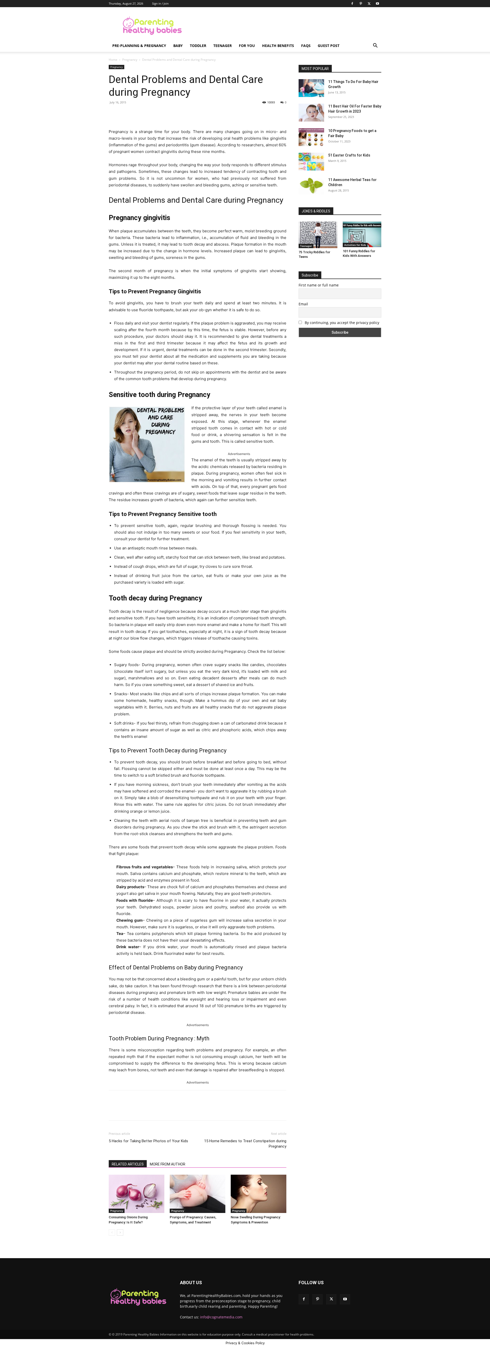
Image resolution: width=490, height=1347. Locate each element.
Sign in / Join (160, 3)
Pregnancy (129, 59)
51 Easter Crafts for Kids (349, 155)
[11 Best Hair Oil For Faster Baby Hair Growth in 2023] (311, 113)
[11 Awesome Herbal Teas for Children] (311, 185)
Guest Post (328, 45)
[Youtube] (377, 3)
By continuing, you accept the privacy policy (341, 322)
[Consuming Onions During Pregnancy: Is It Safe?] (136, 1194)
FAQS (306, 45)
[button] (375, 46)
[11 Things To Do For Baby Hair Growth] (311, 88)
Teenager (222, 45)
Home (113, 59)
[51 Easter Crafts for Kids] (311, 162)
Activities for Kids (355, 245)
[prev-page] (112, 1232)
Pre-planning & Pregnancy (139, 45)
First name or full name (319, 285)
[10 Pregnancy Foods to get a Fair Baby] (311, 137)
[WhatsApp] (180, 114)
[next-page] (120, 1232)
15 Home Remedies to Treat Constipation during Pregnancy (245, 1144)
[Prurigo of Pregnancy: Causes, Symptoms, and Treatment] (197, 1194)
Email (303, 304)
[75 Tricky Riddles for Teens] (318, 235)
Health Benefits (278, 45)
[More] (192, 114)
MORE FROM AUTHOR (167, 1164)
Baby (178, 45)
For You (247, 45)
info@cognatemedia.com (221, 1317)
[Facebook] (352, 3)
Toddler (198, 45)
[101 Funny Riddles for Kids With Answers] (362, 234)
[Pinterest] (360, 3)
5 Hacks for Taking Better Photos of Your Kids (148, 1141)
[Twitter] (369, 3)
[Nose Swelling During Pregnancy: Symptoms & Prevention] (258, 1194)
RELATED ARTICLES (128, 1164)
